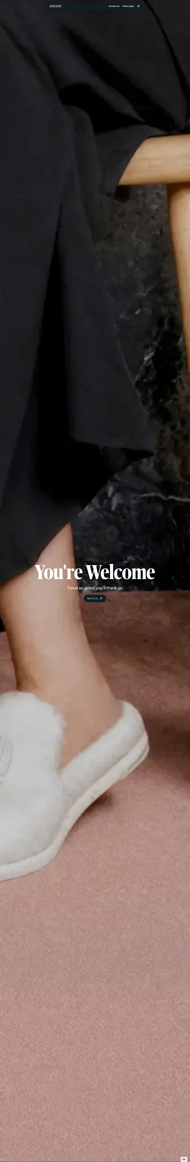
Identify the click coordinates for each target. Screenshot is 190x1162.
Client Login (128, 6)
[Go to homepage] (56, 6)
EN (184, 1159)
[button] (138, 6)
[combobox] (184, 1159)
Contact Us (114, 6)
